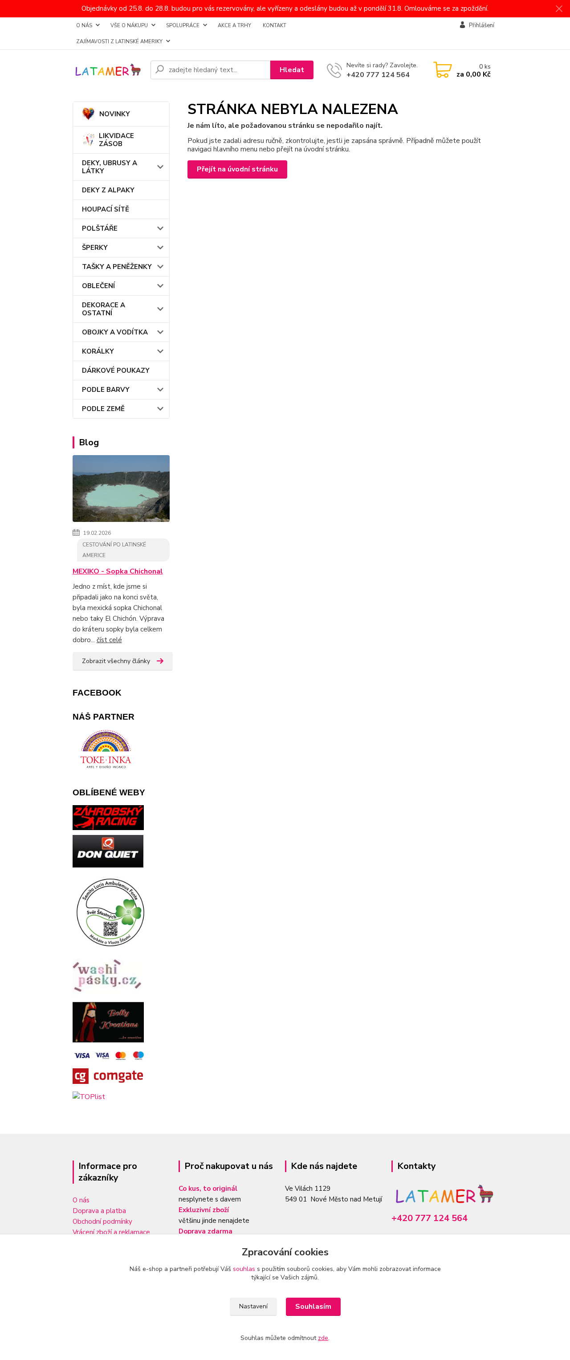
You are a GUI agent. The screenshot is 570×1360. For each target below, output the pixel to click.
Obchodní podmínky (102, 1221)
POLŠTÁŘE (100, 228)
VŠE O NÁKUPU (129, 25)
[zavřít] (559, 9)
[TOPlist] (89, 1096)
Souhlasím (313, 1306)
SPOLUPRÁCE (183, 25)
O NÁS (84, 25)
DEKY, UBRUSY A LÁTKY (109, 167)
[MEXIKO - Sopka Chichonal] (121, 490)
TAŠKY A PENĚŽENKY (117, 266)
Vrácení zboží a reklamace (111, 1232)
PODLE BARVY (106, 389)
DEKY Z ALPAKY (108, 190)
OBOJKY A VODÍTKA (115, 332)
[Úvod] (108, 70)
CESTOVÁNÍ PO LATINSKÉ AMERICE (114, 550)
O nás (81, 1200)
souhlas (244, 1269)
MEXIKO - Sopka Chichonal (118, 571)
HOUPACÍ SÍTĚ (105, 209)
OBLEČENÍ (98, 285)
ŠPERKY (95, 247)
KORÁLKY (98, 351)
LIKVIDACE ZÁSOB (116, 139)
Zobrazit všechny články (116, 661)
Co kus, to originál (208, 1188)
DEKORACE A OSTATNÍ (103, 309)
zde (323, 1338)
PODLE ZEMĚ (103, 408)
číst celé (109, 639)
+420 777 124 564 (378, 75)
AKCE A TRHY (234, 25)
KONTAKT (274, 25)
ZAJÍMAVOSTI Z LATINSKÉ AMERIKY (119, 41)
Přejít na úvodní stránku (237, 169)
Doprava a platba (99, 1210)
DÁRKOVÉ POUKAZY (116, 370)
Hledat (292, 70)
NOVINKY (114, 114)
